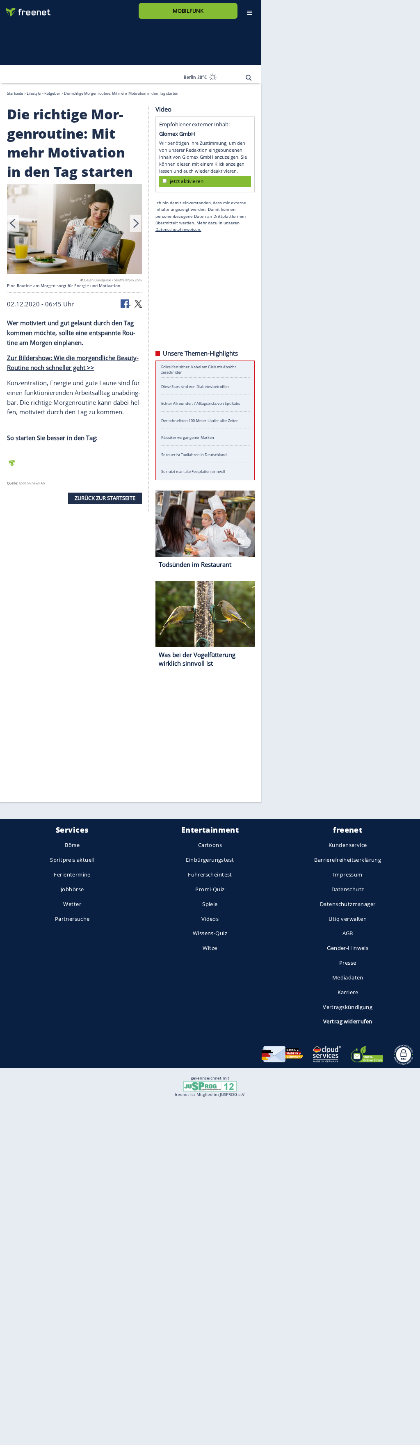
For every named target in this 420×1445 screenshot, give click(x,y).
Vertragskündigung (347, 1007)
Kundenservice (348, 845)
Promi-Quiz (209, 889)
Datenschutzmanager (347, 904)
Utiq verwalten (348, 918)
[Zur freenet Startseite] (25, 9)
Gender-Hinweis (347, 948)
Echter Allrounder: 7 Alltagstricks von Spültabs (200, 403)
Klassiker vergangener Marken (187, 437)
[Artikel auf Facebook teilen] (125, 303)
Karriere (348, 992)
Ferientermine (72, 874)
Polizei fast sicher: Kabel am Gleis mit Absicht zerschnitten (198, 369)
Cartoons (210, 845)
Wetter (72, 904)
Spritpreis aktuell (72, 860)
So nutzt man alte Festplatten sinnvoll (193, 471)
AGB (347, 933)
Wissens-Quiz (210, 933)
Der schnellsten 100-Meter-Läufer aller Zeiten (200, 420)
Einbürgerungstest (210, 860)
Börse (72, 845)
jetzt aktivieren (186, 181)
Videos (210, 918)
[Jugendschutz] (209, 1086)
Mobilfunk (188, 10)
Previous (13, 223)
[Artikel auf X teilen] (138, 303)
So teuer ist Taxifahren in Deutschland (194, 454)
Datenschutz (347, 889)
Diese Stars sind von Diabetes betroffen (195, 386)
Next (136, 223)
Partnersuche (72, 918)
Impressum (348, 874)
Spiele (210, 904)
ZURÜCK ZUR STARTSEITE (105, 498)
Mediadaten (347, 977)
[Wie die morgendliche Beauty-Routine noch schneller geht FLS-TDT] (74, 230)
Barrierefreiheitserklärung (347, 860)
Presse (347, 962)
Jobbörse (72, 889)
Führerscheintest (210, 874)
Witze (210, 948)
